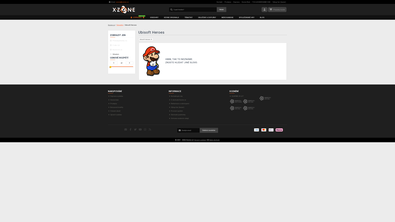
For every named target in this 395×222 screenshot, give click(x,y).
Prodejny (228, 2)
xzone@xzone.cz (120, 2)
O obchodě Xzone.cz (178, 100)
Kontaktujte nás (177, 96)
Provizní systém (177, 111)
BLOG (262, 17)
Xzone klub (114, 100)
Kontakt (219, 2)
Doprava (236, 2)
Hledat (221, 9)
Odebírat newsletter (208, 130)
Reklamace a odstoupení (180, 103)
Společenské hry (246, 17)
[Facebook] (130, 129)
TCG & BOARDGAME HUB (261, 2)
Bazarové (117, 50)
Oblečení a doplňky (207, 17)
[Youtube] (140, 129)
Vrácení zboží (115, 111)
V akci (116, 45)
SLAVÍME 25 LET (238, 96)
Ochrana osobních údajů (180, 118)
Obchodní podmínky (178, 115)
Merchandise (227, 17)
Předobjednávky (120, 41)
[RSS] (150, 129)
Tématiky (189, 17)
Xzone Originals (171, 17)
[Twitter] (135, 129)
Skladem (116, 54)
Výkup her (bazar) (279, 2)
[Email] (125, 129)
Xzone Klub (246, 2)
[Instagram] (145, 129)
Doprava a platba (116, 96)
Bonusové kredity (116, 107)
